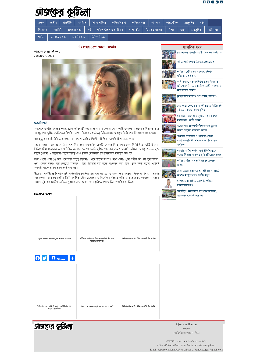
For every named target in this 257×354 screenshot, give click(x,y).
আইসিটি (57, 30)
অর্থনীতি (82, 22)
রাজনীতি (67, 22)
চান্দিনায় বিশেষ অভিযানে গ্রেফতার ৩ (196, 62)
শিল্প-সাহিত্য (99, 22)
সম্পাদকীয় (134, 30)
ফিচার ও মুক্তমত (154, 30)
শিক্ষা (171, 30)
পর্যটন (41, 37)
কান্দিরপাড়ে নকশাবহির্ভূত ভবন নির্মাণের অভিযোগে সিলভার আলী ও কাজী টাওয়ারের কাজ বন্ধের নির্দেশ (199, 86)
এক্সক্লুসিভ (189, 22)
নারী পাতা (213, 30)
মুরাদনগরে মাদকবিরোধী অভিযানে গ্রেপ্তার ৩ (199, 52)
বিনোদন (42, 30)
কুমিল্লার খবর (138, 22)
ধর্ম (89, 30)
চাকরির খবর (78, 37)
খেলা (202, 22)
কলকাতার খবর (58, 37)
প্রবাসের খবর (74, 30)
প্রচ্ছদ (41, 22)
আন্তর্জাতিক (172, 22)
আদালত (155, 22)
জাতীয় (53, 22)
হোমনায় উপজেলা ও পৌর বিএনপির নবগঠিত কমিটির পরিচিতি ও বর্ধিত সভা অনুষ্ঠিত (197, 140)
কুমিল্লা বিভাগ (119, 22)
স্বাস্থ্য (182, 30)
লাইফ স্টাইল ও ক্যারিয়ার (110, 30)
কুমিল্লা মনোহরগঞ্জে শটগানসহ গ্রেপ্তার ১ (197, 96)
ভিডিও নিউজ (98, 37)
